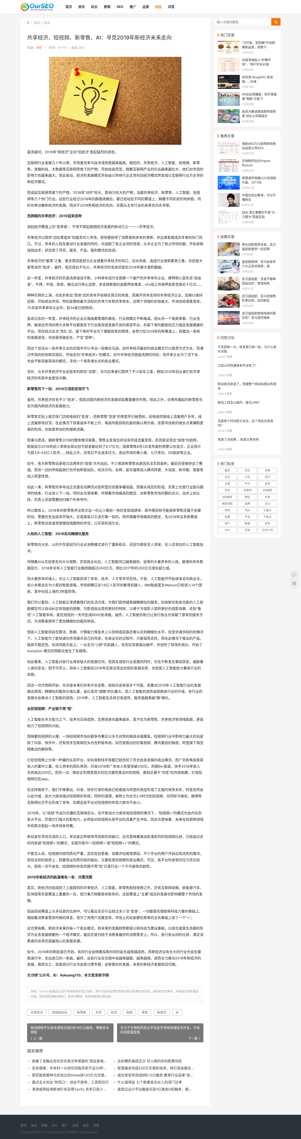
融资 (227, 470)
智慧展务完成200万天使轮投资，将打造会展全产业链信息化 (155, 1068)
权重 (227, 517)
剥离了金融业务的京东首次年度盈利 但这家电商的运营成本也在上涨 (70, 1061)
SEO (120, 7)
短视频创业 (60, 1012)
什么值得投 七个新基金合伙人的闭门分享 (149, 1082)
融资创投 (227, 503)
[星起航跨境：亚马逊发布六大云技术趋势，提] (229, 262)
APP (227, 530)
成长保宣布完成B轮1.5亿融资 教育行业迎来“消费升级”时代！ (155, 1075)
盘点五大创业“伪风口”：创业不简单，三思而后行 (70, 1082)
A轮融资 (267, 490)
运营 (145, 7)
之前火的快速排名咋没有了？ (238, 365)
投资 (267, 483)
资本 (247, 530)
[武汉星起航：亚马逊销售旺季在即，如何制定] (229, 296)
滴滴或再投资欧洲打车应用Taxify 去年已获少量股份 (70, 1089)
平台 (247, 483)
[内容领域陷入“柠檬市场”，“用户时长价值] (229, 60)
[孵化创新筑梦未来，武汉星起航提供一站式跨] (229, 245)
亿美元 (267, 510)
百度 (267, 470)
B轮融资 (227, 497)
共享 (98, 1012)
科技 (227, 510)
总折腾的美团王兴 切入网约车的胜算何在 (149, 1061)
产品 (247, 517)
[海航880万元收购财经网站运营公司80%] (229, 144)
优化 (227, 490)
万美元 (267, 517)
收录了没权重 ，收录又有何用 (238, 439)
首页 (68, 7)
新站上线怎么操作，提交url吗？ (239, 402)
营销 (107, 7)
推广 (133, 7)
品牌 (247, 503)
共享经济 (37, 1012)
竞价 (247, 510)
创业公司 (267, 530)
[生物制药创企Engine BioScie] (229, 161)
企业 (227, 477)
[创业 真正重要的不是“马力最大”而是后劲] (229, 213)
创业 (158, 7)
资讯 (81, 7)
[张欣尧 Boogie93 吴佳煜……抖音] (229, 78)
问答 (171, 7)
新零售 (81, 1012)
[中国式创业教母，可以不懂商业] (229, 196)
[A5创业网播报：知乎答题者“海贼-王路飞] (229, 95)
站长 (94, 7)
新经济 (161, 1012)
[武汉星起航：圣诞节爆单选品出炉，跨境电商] (229, 279)
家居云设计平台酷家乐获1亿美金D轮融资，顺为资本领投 (155, 1089)
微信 (247, 497)
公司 (247, 477)
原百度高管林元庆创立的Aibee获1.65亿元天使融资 (70, 1075)
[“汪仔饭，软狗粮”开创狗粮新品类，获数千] (229, 43)
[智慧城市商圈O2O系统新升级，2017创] (229, 178)
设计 (267, 477)
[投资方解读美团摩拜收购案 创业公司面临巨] (229, 112)
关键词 (247, 490)
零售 (145, 1012)
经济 (114, 1012)
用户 (227, 523)
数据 (247, 523)
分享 (267, 497)
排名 (267, 523)
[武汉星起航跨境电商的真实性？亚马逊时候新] (229, 314)
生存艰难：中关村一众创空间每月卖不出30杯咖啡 (70, 1068)
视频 (129, 1012)
